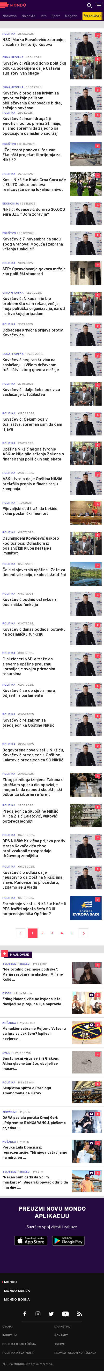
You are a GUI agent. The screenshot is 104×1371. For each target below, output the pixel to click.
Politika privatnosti (18, 1353)
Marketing (62, 1327)
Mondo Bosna (17, 1300)
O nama (7, 1327)
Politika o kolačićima (19, 1344)
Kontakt (61, 1335)
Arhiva (59, 1344)
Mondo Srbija (17, 1291)
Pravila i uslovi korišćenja (75, 1353)
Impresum (9, 1335)
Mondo (10, 1282)
